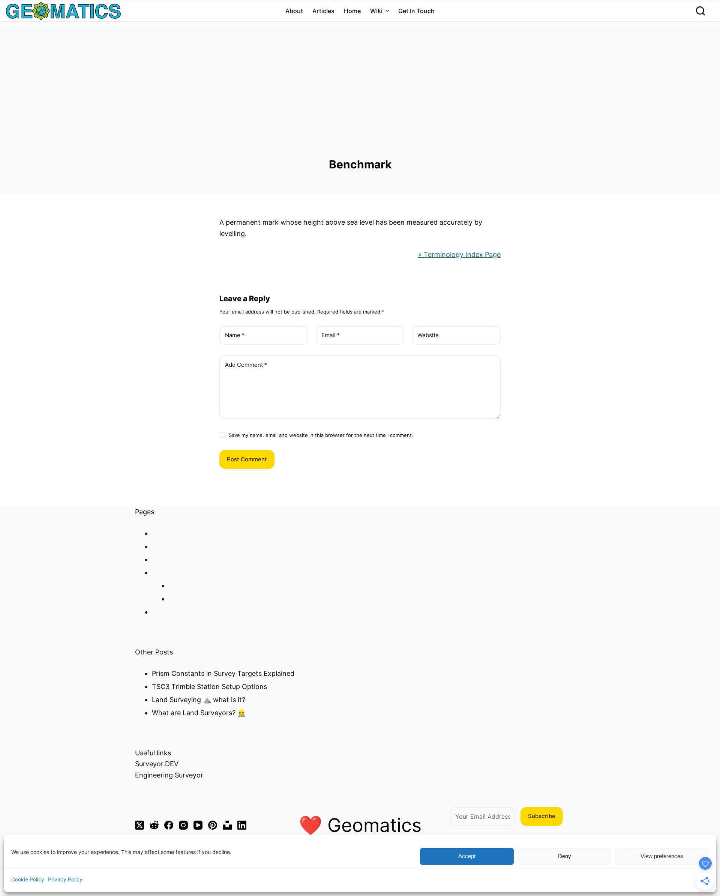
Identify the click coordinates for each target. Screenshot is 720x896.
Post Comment (247, 459)
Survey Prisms (191, 586)
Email (330, 335)
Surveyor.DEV (156, 764)
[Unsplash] (227, 825)
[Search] (700, 10)
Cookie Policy (27, 879)
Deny (564, 856)
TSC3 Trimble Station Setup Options (209, 686)
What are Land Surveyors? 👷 (199, 713)
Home (352, 11)
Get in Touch (416, 11)
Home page (170, 533)
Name (234, 335)
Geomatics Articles (182, 546)
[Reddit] (154, 825)
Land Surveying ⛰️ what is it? (198, 700)
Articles (323, 11)
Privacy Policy (65, 879)
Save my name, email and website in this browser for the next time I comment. (321, 435)
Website (428, 335)
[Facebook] (168, 825)
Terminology (188, 599)
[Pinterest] (212, 825)
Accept (467, 856)
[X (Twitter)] (139, 825)
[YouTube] (198, 825)
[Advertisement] (360, 78)
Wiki (376, 11)
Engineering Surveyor (169, 775)
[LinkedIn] (241, 825)
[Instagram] (183, 825)
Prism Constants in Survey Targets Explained (223, 673)
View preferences (661, 856)
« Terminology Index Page (459, 254)
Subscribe (541, 815)
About (294, 11)
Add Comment (246, 364)
